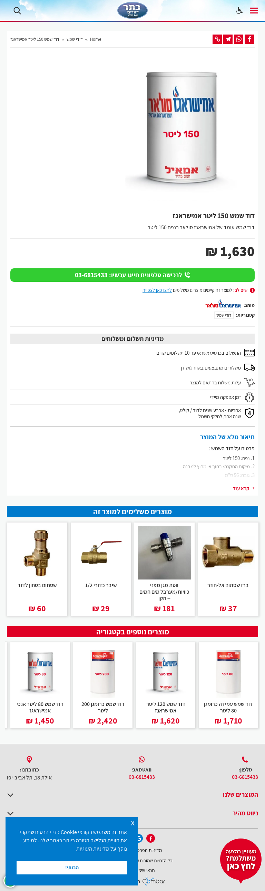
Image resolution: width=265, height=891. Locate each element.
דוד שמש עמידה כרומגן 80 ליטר (228, 707)
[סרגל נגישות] (239, 10)
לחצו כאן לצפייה (157, 290)
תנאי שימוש (144, 870)
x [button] (133, 822)
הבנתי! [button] (72, 867)
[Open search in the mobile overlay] (17, 10)
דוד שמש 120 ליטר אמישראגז (165, 707)
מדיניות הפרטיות (147, 850)
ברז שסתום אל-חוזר (228, 585)
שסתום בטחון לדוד (37, 585)
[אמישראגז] (223, 303)
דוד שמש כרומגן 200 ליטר (103, 707)
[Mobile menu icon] (254, 10)
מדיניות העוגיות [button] (92, 848)
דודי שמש (223, 315)
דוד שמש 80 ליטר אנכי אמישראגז (40, 707)
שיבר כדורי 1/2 (100, 585)
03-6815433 (245, 776)
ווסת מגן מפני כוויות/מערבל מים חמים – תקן (164, 592)
